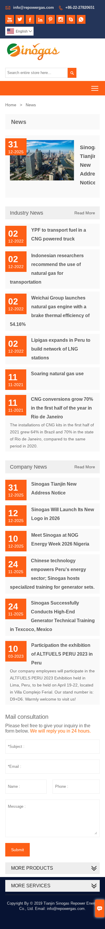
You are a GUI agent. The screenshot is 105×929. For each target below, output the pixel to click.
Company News (28, 467)
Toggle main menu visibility (95, 88)
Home (10, 104)
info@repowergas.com (33, 7)
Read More (84, 213)
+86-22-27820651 (79, 7)
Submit (17, 849)
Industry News (26, 213)
